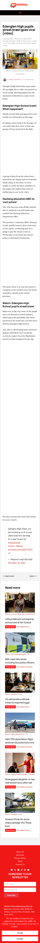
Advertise (20, 855)
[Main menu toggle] (20, 12)
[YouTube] (28, 870)
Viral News (10, 627)
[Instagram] (18, 870)
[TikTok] (22, 870)
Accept (20, 933)
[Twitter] (15, 870)
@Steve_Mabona (15, 546)
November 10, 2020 (16, 563)
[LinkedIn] (25, 870)
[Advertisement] (20, 153)
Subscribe (11, 895)
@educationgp (14, 542)
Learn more (23, 926)
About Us (20, 852)
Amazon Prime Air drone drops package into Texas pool (18, 823)
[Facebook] (12, 870)
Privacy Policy (20, 858)
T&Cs (20, 861)
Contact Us (20, 864)
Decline (20, 939)
